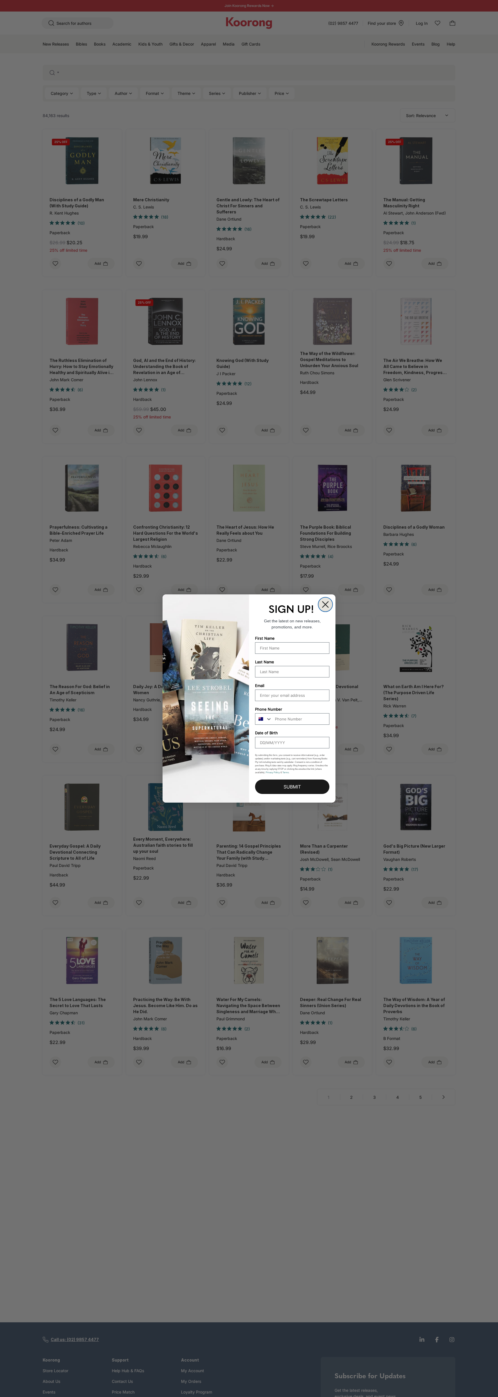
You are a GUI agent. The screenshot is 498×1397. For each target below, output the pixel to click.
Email (259, 685)
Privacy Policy (273, 772)
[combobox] (263, 718)
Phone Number (268, 709)
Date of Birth (266, 733)
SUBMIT (292, 787)
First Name (265, 638)
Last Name (264, 662)
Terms (285, 772)
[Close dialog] (325, 604)
